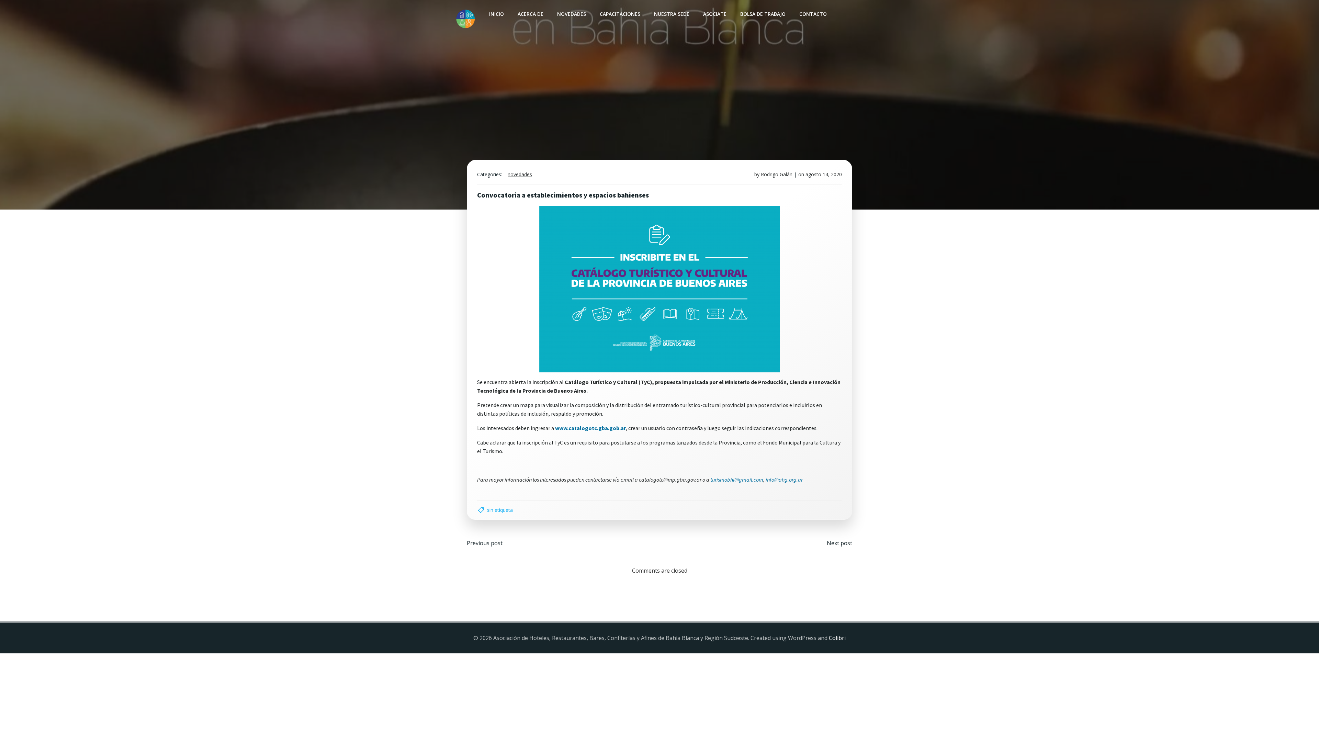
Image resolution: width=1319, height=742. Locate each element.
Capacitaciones (620, 14)
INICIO (496, 14)
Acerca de (530, 14)
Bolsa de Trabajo (763, 14)
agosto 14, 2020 (823, 174)
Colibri (837, 638)
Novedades (571, 14)
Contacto (813, 14)
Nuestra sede (671, 14)
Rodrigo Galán (776, 174)
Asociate (714, 14)
